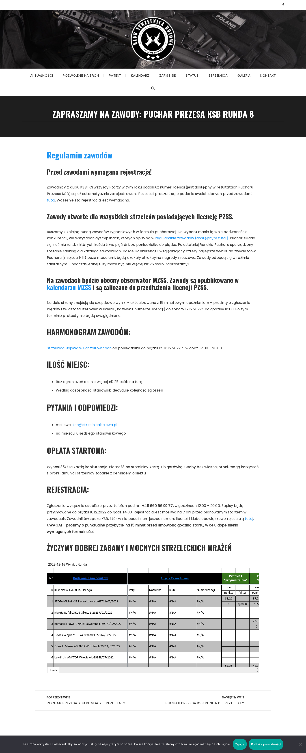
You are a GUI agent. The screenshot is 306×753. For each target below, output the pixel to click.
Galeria (243, 75)
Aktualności (41, 75)
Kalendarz (140, 75)
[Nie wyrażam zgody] (300, 744)
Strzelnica (218, 75)
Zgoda (239, 744)
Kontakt (268, 75)
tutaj (51, 200)
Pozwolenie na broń (81, 75)
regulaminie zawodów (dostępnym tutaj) (191, 238)
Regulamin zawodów (79, 155)
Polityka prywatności (266, 744)
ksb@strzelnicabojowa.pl (95, 424)
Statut (192, 75)
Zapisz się (167, 75)
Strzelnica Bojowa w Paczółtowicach (79, 348)
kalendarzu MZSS (69, 287)
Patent (115, 75)
